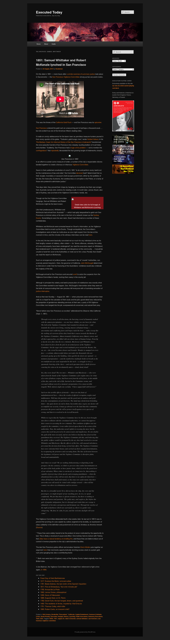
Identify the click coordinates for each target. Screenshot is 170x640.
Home (38, 44)
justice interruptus (42, 291)
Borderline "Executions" (59, 614)
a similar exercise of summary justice (81, 74)
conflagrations (41, 150)
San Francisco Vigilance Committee (65, 77)
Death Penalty (45, 616)
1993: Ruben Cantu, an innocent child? (54, 609)
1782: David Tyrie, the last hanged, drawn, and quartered (61, 600)
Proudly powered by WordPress (85, 632)
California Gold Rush (63, 122)
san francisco (92, 618)
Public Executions (82, 616)
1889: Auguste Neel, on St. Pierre (52, 598)
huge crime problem (78, 147)
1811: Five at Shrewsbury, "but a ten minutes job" (58, 586)
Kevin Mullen (85, 547)
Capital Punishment (81, 614)
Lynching (72, 616)
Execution (54, 616)
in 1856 (43, 569)
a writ (75, 274)
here (90, 235)
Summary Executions (95, 616)
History (66, 616)
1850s (51, 618)
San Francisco (41, 128)
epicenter (97, 122)
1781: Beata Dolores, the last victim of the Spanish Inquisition (63, 584)
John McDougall (87, 263)
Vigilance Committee (80, 164)
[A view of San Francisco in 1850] (70, 156)
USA (41, 618)
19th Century (46, 614)
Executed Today (49, 12)
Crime (38, 616)
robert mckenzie (70, 618)
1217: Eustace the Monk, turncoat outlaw (55, 581)
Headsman (59, 69)
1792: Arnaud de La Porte (50, 589)
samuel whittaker (82, 618)
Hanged (60, 616)
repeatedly (55, 150)
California (71, 614)
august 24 (61, 618)
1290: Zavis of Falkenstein (50, 595)
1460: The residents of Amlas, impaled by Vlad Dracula (61, 603)
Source (39, 527)
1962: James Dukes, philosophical (53, 592)
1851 (55, 618)
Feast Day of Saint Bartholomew (52, 578)
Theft (37, 618)
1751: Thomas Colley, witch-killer (52, 606)
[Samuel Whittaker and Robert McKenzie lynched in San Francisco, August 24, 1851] (73, 198)
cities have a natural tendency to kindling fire (56, 538)
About (46, 44)
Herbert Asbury (93, 139)
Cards (54, 44)
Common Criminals (95, 614)
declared (79, 173)
